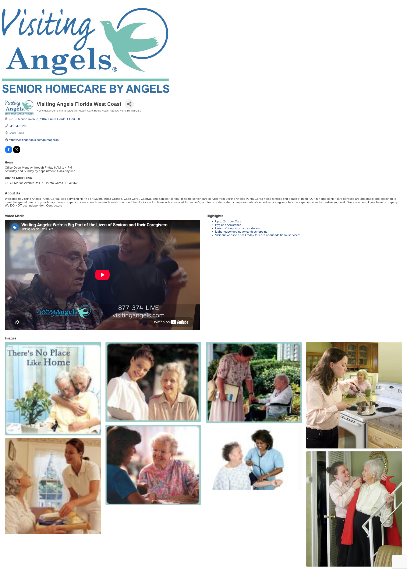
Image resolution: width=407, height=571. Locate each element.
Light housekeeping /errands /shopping (241, 231)
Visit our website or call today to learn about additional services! (257, 235)
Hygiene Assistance (228, 224)
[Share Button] (129, 104)
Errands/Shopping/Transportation (237, 228)
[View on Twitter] (16, 152)
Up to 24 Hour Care (228, 221)
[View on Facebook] (8, 152)
